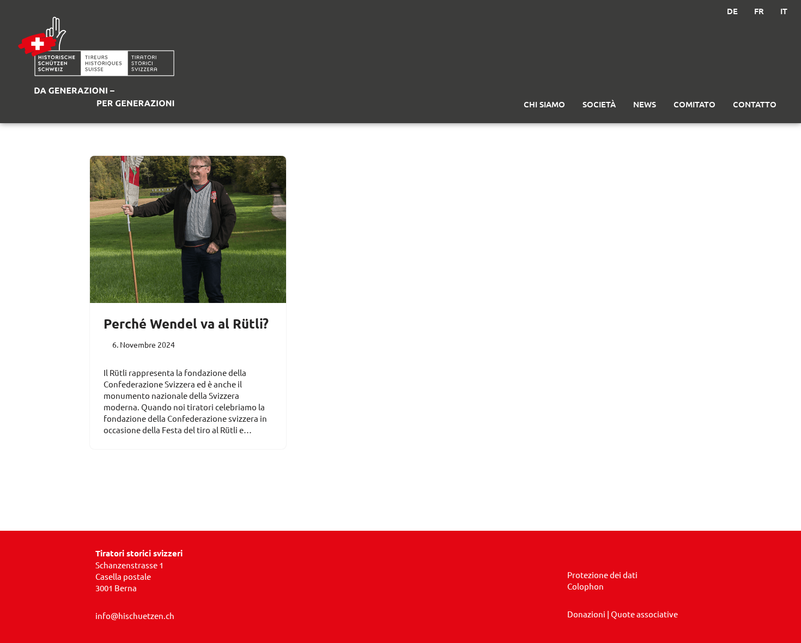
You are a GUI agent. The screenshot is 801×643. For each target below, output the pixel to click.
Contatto (754, 104)
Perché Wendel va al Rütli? (186, 323)
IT (783, 10)
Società (599, 104)
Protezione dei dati (602, 574)
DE (732, 10)
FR (759, 10)
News (644, 104)
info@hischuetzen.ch (134, 615)
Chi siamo (544, 104)
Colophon (585, 586)
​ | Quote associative (622, 614)
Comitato (694, 104)
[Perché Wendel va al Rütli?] (188, 229)
